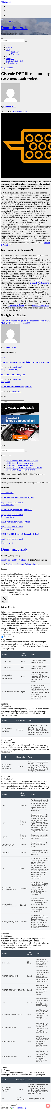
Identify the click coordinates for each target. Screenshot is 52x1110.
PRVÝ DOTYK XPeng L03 (13, 374)
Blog (8, 56)
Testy (8, 49)
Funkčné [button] (4, 704)
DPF (25, 111)
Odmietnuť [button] (5, 594)
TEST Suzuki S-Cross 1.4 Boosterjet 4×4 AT (24, 467)
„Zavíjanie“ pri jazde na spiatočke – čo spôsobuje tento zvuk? (25, 321)
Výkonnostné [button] (6, 740)
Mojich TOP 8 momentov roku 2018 (15, 323)
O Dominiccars (12, 63)
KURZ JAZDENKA (14, 61)
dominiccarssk (9, 106)
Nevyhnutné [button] (6, 635)
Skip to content (7, 2)
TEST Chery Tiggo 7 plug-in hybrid (20, 470)
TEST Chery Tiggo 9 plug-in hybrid (20, 463)
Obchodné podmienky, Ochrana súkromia (22, 564)
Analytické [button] (5, 777)
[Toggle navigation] (2, 38)
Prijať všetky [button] (25, 594)
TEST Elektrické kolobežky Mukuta (16, 386)
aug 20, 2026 (6, 539)
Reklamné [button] (5, 934)
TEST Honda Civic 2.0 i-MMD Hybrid (22, 461)
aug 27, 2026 (6, 502)
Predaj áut (10, 59)
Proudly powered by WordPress (14, 560)
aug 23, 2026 (6, 527)
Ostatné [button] (4, 1068)
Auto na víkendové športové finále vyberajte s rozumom (25, 362)
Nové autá (15, 54)
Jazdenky (15, 52)
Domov (9, 47)
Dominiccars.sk (14, 27)
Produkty (9, 67)
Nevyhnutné (9, 637)
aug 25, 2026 (6, 515)
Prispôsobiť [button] (15, 594)
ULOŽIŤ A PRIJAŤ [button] (9, 1105)
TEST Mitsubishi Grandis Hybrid (19, 465)
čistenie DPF (17, 111)
